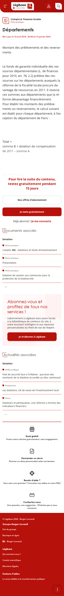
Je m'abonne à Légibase (32, 336)
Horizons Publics (11, 573)
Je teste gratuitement (32, 211)
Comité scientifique (11, 560)
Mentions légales (10, 566)
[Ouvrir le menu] (5, 6)
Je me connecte (41, 221)
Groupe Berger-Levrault (15, 524)
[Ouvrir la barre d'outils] (57, 589)
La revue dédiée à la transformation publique (23, 579)
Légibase (7, 549)
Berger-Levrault (14, 541)
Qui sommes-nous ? (11, 554)
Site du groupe (9, 529)
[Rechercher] (58, 6)
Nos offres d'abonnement (32, 199)
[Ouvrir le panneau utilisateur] (48, 6)
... (6, 286)
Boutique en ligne (10, 535)
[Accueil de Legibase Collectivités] (22, 6)
